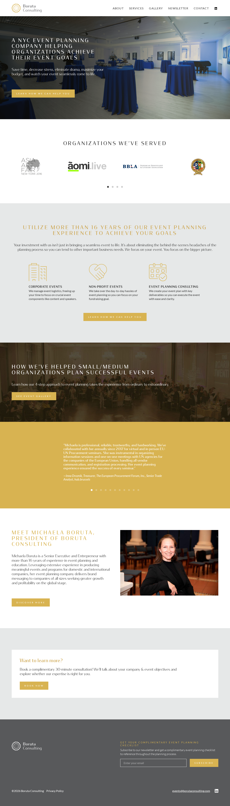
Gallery (156, 8)
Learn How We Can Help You (43, 93)
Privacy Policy (55, 783)
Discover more (30, 595)
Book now (34, 678)
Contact (201, 8)
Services (136, 8)
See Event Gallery (34, 396)
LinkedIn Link (215, 8)
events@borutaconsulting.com (191, 783)
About (118, 8)
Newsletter (178, 8)
